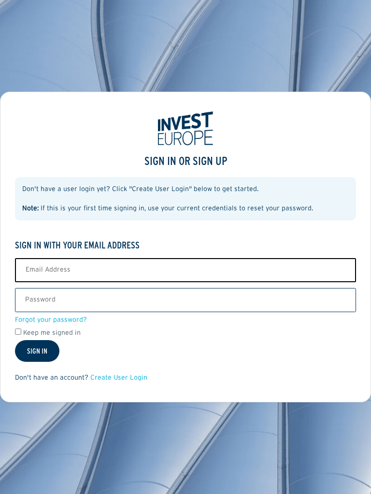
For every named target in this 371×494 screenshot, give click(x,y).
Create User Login (118, 377)
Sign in (37, 351)
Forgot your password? (51, 319)
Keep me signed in (52, 332)
